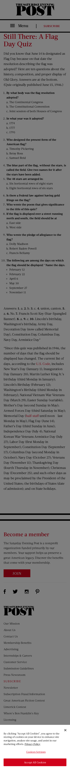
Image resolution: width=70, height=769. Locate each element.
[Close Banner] (65, 730)
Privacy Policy (32, 743)
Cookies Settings (36, 751)
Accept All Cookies (35, 762)
